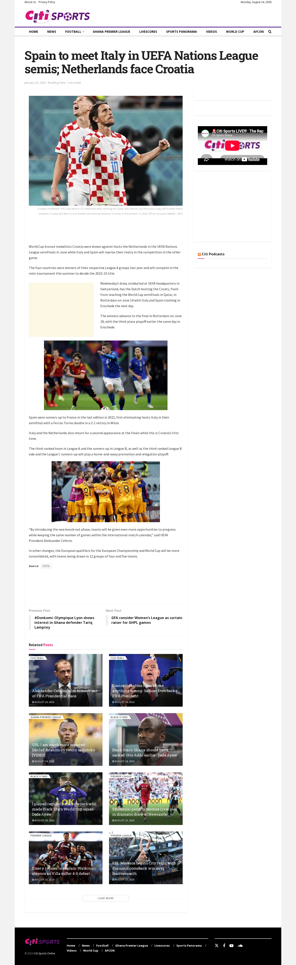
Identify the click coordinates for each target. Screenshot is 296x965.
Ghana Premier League (111, 31)
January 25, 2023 (35, 83)
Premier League (121, 776)
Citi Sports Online (44, 953)
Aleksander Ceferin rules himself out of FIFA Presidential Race (64, 693)
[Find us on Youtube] (231, 945)
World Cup (235, 31)
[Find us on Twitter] (217, 945)
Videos (211, 31)
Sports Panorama (181, 31)
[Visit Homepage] (57, 15)
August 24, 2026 (44, 702)
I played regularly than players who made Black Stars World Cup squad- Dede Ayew (64, 809)
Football (73, 31)
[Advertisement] (108, 232)
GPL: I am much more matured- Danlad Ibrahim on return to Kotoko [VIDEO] (63, 750)
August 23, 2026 (124, 820)
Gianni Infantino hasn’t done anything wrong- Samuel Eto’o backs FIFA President (144, 690)
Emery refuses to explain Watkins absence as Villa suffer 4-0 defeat (62, 871)
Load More (106, 898)
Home (33, 31)
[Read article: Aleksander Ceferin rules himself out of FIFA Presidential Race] (65, 680)
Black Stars (119, 717)
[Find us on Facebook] (224, 945)
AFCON (258, 31)
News (51, 31)
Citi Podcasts (213, 254)
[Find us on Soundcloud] (240, 945)
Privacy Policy (47, 2)
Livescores (148, 31)
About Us (30, 2)
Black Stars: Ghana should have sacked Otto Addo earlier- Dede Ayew (144, 752)
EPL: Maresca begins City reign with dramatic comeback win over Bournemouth (144, 868)
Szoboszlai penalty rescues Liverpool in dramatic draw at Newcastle (144, 812)
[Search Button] (270, 32)
